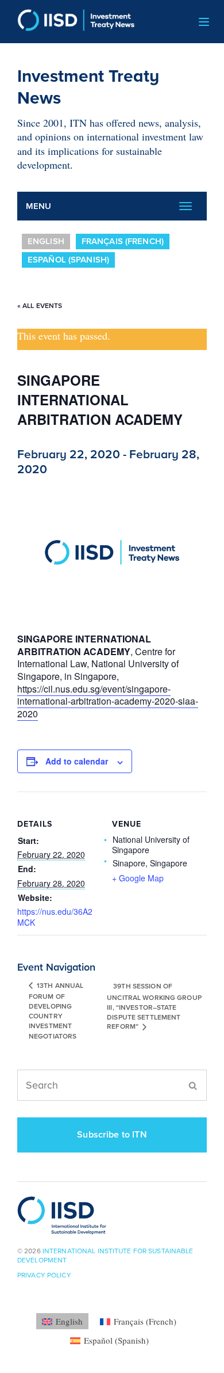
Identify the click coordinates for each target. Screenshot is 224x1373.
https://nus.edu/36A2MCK (54, 917)
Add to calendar (76, 761)
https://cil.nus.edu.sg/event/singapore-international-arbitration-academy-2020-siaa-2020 (107, 701)
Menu (39, 206)
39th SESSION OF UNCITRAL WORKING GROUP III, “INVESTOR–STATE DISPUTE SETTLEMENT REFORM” (154, 1006)
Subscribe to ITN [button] (112, 1134)
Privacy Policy (44, 1275)
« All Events (39, 306)
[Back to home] (72, 21)
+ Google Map (138, 878)
